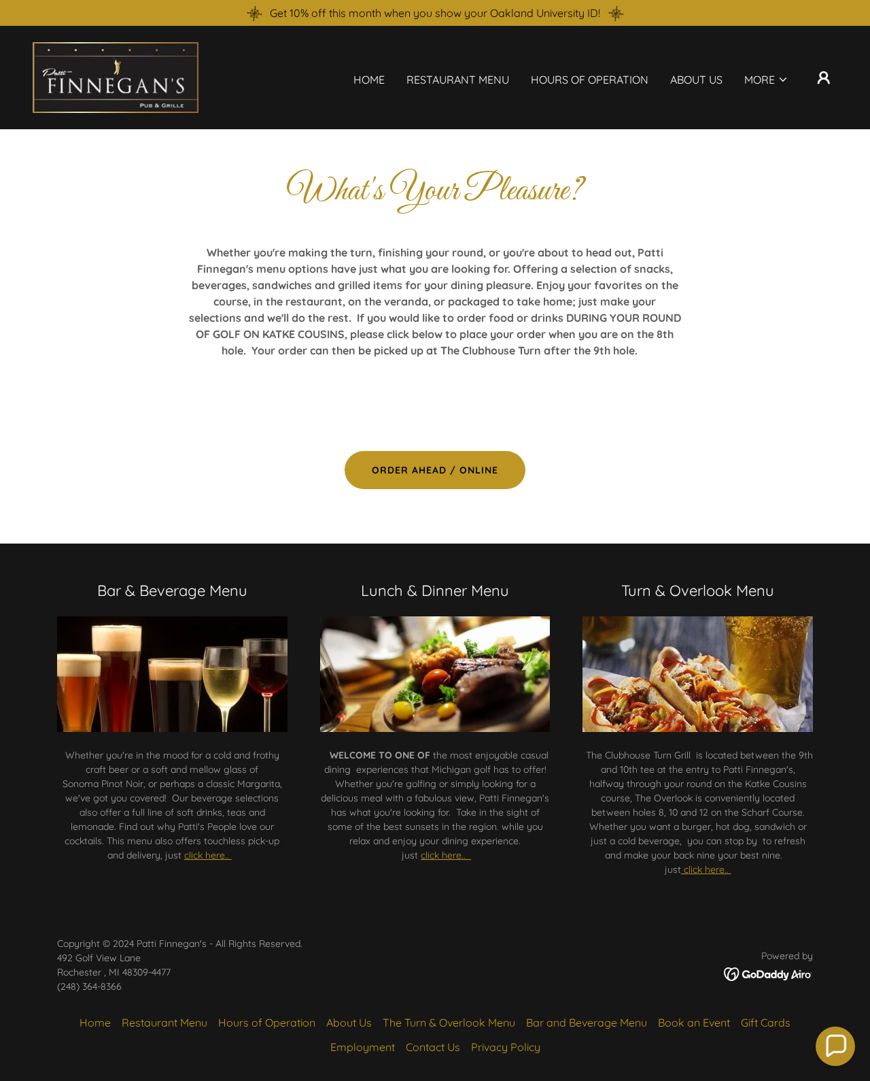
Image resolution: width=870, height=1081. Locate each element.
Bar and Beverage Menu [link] (586, 1022)
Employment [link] (362, 1047)
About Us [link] (696, 79)
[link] (115, 76)
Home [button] (95, 1022)
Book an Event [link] (694, 1022)
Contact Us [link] (433, 1047)
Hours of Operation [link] (589, 79)
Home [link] (369, 79)
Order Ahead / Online (435, 470)
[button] (766, 79)
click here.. (208, 855)
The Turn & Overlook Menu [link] (449, 1022)
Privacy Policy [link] (505, 1047)
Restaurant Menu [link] (457, 79)
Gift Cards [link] (765, 1022)
